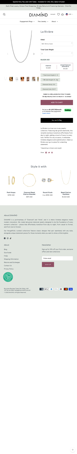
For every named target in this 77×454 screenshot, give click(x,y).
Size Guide (7, 253)
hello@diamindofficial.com (22, 290)
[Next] (33, 52)
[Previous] (7, 52)
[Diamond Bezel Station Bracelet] (29, 180)
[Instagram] (7, 238)
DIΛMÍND (11, 292)
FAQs (6, 256)
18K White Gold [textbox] (47, 44)
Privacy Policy (8, 269)
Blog (5, 249)
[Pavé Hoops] (11, 180)
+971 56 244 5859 (9, 290)
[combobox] (57, 44)
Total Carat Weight (47, 50)
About (54, 21)
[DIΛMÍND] (38, 14)
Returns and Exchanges (12, 262)
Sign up (48, 264)
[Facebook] (5, 238)
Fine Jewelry (42, 21)
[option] (20, 52)
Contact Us (8, 266)
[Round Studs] (48, 180)
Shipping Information (11, 259)
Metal (43, 40)
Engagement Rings (26, 21)
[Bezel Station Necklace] (66, 180)
